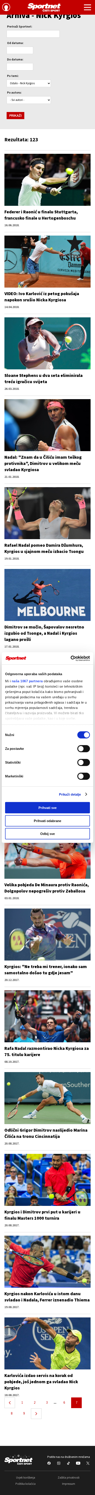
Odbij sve (47, 834)
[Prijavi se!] (6, 7)
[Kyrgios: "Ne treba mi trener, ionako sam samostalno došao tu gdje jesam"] (47, 935)
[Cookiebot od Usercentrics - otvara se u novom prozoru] (70, 658)
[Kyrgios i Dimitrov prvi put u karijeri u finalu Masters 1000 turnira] (47, 1180)
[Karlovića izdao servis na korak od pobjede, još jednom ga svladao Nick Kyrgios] (47, 1343)
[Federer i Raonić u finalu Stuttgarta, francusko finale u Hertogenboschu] (47, 180)
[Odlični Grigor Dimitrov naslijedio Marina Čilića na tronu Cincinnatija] (47, 1098)
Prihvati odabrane (47, 821)
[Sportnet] (44, 7)
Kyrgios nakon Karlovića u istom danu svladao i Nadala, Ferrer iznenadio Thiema (47, 1297)
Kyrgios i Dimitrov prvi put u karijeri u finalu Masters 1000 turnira (42, 1215)
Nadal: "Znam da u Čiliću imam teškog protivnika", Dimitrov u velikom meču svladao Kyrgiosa (43, 463)
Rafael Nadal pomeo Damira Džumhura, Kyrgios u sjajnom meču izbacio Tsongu (44, 548)
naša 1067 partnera (27, 681)
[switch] (83, 748)
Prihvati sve (47, 808)
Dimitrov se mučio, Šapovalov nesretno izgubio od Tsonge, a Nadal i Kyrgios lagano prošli (44, 633)
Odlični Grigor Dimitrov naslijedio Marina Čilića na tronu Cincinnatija (45, 1133)
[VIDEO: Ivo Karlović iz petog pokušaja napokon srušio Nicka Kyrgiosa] (47, 262)
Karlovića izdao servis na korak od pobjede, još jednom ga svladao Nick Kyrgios (41, 1382)
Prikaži (15, 115)
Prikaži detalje (70, 794)
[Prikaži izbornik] (87, 8)
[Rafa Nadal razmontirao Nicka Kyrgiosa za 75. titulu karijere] (47, 1016)
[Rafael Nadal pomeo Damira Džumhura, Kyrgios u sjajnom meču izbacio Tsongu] (47, 513)
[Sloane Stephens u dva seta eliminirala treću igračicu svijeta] (47, 343)
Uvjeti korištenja (25, 1478)
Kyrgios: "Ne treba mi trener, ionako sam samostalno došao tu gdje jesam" (45, 970)
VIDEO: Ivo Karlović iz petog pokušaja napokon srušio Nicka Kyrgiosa (41, 297)
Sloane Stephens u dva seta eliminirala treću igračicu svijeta (43, 378)
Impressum (68, 1484)
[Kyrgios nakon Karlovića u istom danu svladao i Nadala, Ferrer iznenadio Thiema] (47, 1262)
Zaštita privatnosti (69, 1478)
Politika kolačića (25, 1484)
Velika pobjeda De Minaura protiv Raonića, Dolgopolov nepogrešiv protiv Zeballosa (46, 888)
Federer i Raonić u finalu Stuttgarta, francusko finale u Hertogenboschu (41, 215)
